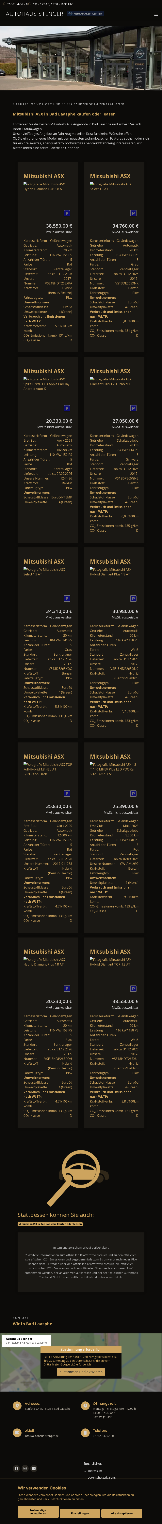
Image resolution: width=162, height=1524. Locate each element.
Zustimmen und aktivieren (81, 1371)
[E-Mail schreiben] (33, 1468)
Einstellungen (80, 1513)
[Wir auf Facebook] (16, 1468)
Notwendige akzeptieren (38, 1512)
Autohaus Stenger (34, 13)
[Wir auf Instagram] (25, 1468)
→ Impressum (93, 1471)
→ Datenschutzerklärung (100, 1477)
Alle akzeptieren (122, 1513)
